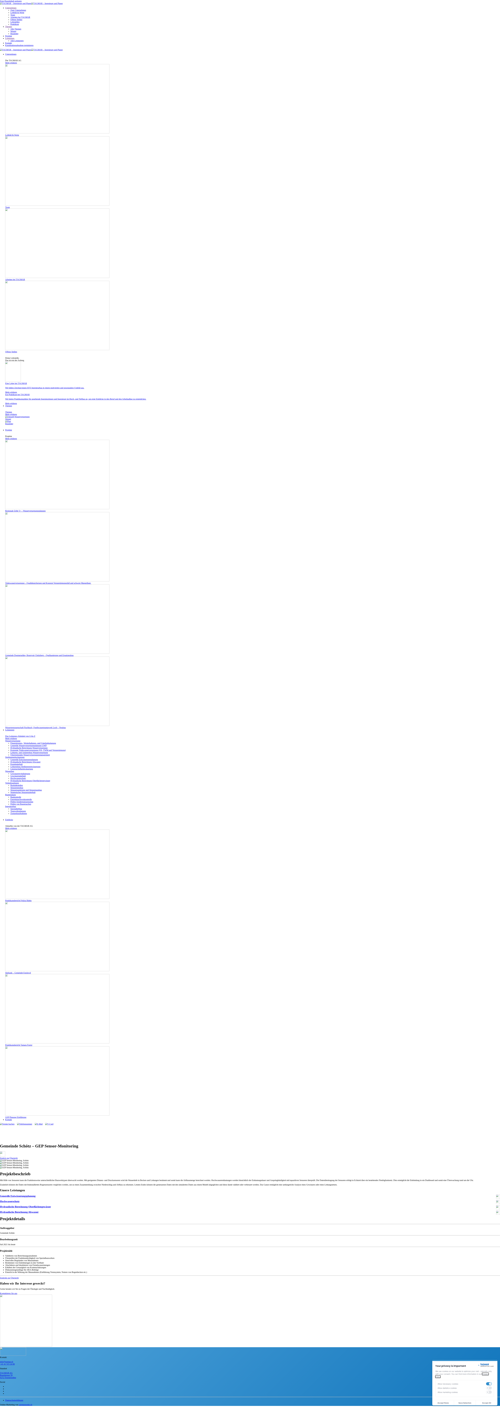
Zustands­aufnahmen (18, 813)
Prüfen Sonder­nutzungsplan (21, 802)
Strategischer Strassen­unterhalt (22, 792)
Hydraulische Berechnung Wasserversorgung (29, 748)
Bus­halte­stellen (16, 785)
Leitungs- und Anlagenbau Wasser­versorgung (29, 752)
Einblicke (9, 820)
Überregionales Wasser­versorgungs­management (30, 755)
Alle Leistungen (17, 41)
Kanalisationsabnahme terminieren (19, 45)
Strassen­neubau (16, 788)
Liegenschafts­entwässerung (21, 769)
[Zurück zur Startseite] (31, 3)
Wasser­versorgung (12, 741)
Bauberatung (10, 795)
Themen (8, 27)
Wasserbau (9, 771)
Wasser (13, 31)
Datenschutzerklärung (14, 1400)
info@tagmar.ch (6, 1362)
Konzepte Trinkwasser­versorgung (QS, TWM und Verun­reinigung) (38, 750)
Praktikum (14, 24)
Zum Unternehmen (18, 10)
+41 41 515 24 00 (7, 1364)
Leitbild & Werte (17, 12)
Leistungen (9, 38)
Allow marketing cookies (448, 1392)
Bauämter (14, 34)
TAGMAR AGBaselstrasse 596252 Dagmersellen (8, 1375)
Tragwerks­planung (18, 811)
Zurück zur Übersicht (9, 1158)
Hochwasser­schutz (18, 778)
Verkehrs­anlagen (12, 783)
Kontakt (8, 43)
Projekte (8, 36)
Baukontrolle (15, 797)
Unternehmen (10, 8)
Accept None (443, 1403)
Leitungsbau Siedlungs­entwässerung (25, 767)
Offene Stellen (16, 19)
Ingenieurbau (10, 806)
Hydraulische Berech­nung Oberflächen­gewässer (30, 781)
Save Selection (464, 1403)
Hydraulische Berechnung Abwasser (25, 762)
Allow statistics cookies (447, 1388)
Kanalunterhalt (16, 764)
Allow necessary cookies (448, 1384)
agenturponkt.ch (25, 1405)
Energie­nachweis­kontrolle (21, 799)
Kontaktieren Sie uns (8, 1293)
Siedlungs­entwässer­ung (14, 757)
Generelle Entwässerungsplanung (24, 759)
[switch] (489, 1383)
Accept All (486, 1403)
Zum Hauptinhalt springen (11, 1)
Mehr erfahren (11, 63)
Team (12, 15)
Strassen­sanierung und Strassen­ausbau (26, 790)
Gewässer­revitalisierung (20, 774)
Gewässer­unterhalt (18, 776)
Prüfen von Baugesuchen (20, 804)
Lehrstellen (15, 22)
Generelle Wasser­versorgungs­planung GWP (28, 745)
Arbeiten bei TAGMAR (20, 17)
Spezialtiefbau (16, 809)
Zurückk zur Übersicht (9, 1278)
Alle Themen (15, 29)
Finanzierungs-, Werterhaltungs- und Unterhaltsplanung (33, 743)
